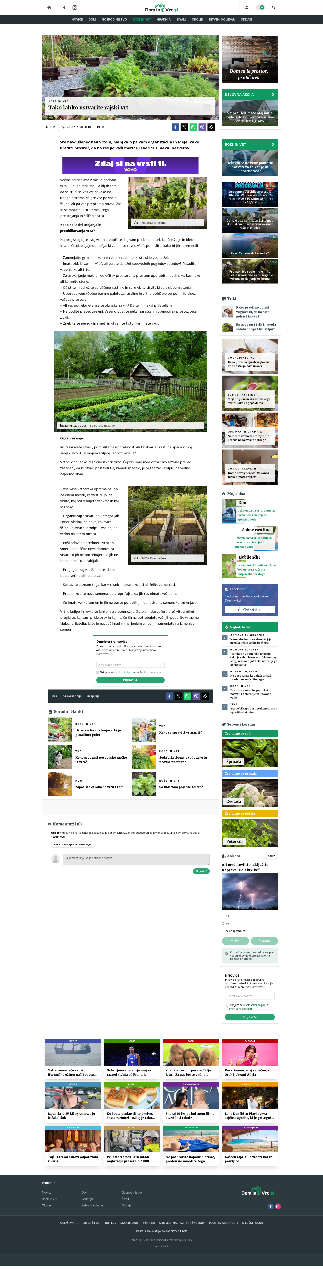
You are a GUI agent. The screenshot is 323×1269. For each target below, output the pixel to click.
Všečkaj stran (252, 609)
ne (227, 923)
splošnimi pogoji (126, 672)
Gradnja (164, 19)
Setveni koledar (222, 19)
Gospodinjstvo (114, 19)
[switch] (260, 7)
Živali (181, 19)
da (227, 916)
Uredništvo (90, 1223)
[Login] (246, 7)
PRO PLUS (110, 1223)
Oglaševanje (69, 1223)
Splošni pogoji (252, 1223)
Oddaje (246, 19)
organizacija (72, 696)
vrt (54, 696)
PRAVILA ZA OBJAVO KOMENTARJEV (73, 844)
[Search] (273, 7)
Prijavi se (130, 680)
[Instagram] (74, 7)
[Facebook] (64, 7)
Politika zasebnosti (223, 1223)
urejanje (93, 696)
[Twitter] (184, 127)
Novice (77, 19)
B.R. (52, 127)
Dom (92, 19)
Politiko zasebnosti (151, 672)
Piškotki (149, 1223)
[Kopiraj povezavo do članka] (211, 127)
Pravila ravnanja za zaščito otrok (161, 1231)
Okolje (197, 19)
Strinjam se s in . (131, 672)
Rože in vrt (142, 19)
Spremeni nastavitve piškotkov (182, 1223)
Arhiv (271, 855)
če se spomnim (235, 931)
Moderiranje (129, 1223)
